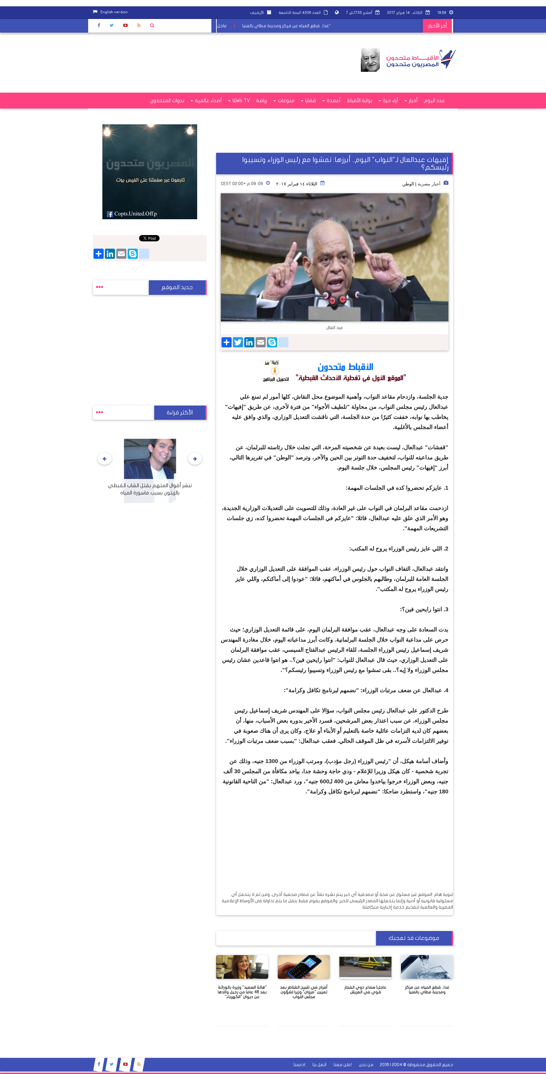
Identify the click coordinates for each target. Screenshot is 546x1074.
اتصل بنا (319, 1064)
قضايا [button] (310, 100)
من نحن (366, 1064)
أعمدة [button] (333, 100)
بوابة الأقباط (359, 100)
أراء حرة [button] (390, 100)
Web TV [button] (240, 100)
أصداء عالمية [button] (208, 100)
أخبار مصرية (429, 183)
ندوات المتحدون (167, 100)
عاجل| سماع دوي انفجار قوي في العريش (219, 25)
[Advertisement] (208, 62)
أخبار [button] (413, 100)
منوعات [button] (285, 100)
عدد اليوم (434, 100)
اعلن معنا (343, 1064)
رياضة (261, 100)
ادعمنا (299, 1064)
